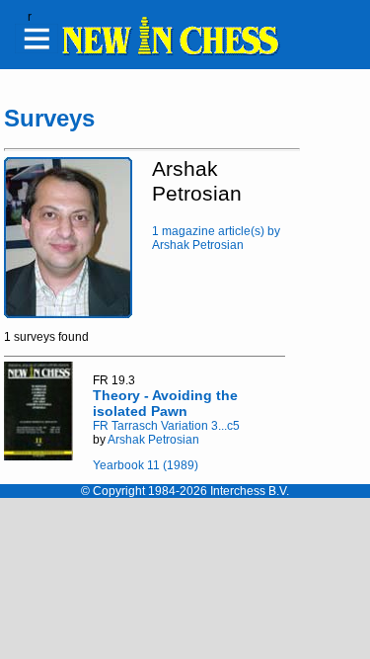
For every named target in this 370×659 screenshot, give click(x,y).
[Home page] (169, 52)
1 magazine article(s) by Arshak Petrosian (216, 238)
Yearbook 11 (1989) (145, 465)
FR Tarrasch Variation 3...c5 (166, 426)
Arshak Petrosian (153, 440)
